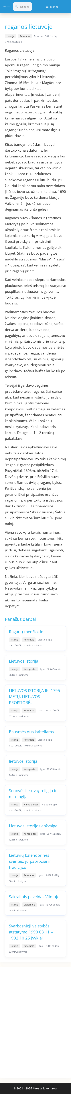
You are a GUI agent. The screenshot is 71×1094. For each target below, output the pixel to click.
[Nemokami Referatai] (6, 6)
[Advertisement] (27, 1021)
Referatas (25, 36)
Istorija (10, 36)
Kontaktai (51, 1088)
